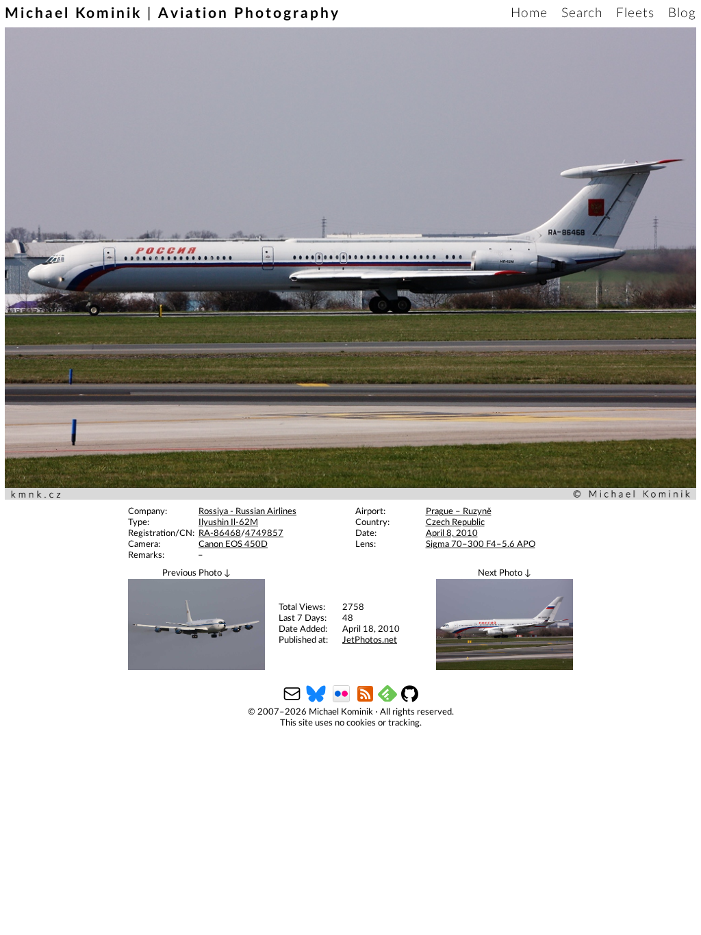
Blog (682, 13)
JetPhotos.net (369, 640)
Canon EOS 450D (233, 544)
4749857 (264, 533)
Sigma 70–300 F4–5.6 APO (480, 544)
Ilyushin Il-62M (228, 522)
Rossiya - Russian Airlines (247, 511)
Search (581, 13)
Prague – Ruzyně (459, 511)
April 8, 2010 (452, 533)
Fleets (635, 13)
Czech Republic (455, 522)
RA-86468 (220, 533)
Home (529, 13)
